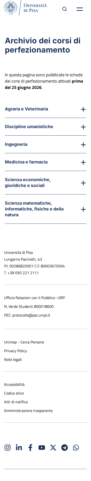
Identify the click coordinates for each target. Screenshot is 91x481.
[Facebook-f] (30, 447)
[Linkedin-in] (19, 447)
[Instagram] (7, 447)
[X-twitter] (53, 447)
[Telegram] (64, 447)
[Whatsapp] (76, 447)
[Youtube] (41, 447)
